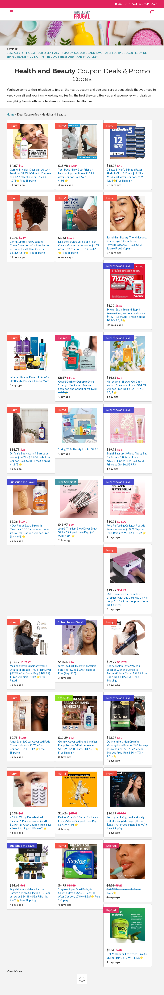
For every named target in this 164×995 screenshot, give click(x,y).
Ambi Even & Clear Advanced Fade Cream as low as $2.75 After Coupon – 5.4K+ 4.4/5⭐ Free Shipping (30, 745)
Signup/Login (148, 3)
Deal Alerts (15, 52)
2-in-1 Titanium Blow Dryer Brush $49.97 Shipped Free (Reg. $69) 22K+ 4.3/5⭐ (77, 530)
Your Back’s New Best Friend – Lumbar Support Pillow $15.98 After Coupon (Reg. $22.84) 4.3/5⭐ (76, 173)
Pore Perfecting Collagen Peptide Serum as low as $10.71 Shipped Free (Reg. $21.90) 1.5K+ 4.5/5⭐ (126, 527)
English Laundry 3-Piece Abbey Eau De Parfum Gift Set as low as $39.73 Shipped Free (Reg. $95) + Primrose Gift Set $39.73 (127, 457)
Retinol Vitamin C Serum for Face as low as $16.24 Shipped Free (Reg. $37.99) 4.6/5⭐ (79, 818)
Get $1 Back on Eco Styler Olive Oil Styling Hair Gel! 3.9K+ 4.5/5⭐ (127, 953)
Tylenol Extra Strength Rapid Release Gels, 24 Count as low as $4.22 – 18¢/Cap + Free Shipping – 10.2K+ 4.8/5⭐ (127, 313)
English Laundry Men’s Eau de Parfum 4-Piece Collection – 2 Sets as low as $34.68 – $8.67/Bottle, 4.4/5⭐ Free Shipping (30, 892)
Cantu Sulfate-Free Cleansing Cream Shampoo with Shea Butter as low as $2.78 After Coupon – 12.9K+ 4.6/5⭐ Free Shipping (29, 245)
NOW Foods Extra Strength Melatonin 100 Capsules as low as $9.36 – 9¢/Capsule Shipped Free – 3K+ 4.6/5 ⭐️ (30, 529)
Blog (118, 3)
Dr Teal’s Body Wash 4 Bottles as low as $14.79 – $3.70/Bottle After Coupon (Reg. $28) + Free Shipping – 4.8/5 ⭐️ (30, 457)
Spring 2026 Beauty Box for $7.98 (78, 449)
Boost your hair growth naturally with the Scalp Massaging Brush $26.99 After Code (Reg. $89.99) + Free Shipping (127, 820)
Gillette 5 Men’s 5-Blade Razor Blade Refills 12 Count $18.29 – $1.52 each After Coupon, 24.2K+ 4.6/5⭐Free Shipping (126, 173)
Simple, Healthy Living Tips (26, 56)
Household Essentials (42, 52)
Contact (131, 3)
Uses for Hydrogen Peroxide (126, 52)
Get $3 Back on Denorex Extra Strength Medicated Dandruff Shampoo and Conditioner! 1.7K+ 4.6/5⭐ (77, 385)
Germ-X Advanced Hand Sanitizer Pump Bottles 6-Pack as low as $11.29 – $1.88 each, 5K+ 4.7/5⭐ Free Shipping (78, 745)
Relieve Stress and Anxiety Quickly (72, 56)
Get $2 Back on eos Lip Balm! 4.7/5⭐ (124, 888)
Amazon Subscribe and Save (82, 52)
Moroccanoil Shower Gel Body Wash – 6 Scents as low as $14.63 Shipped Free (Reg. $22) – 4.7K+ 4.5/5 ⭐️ (126, 385)
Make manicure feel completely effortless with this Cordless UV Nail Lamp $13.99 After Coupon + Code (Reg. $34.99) (127, 597)
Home (10, 114)
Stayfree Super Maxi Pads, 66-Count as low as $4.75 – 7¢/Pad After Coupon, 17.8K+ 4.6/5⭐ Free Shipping (79, 892)
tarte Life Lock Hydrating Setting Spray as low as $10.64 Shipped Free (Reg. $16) (77, 667)
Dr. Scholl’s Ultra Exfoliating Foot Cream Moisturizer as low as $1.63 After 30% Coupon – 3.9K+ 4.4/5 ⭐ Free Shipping (78, 245)
